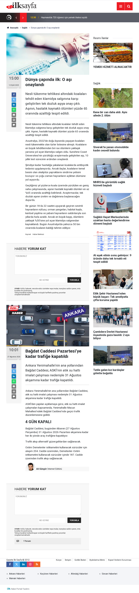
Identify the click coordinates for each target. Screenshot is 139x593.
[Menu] (120, 6)
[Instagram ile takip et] (30, 564)
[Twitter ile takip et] (16, 564)
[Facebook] (14, 94)
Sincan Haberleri (109, 573)
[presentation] (16, 17)
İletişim (68, 560)
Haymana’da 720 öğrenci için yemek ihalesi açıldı (64, 17)
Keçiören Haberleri (49, 573)
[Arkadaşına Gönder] (14, 115)
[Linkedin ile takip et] (23, 564)
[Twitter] (14, 100)
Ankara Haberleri (17, 573)
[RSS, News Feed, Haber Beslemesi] (37, 564)
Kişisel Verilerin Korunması (119, 560)
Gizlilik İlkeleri (80, 560)
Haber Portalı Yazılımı (20, 589)
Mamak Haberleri (17, 578)
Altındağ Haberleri (79, 573)
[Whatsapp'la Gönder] (14, 110)
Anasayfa (14, 28)
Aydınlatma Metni (97, 560)
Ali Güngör (41, 469)
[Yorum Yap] (14, 125)
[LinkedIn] (14, 105)
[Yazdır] (14, 120)
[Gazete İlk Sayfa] (21, 6)
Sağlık (24, 28)
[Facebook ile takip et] (9, 564)
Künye (58, 560)
